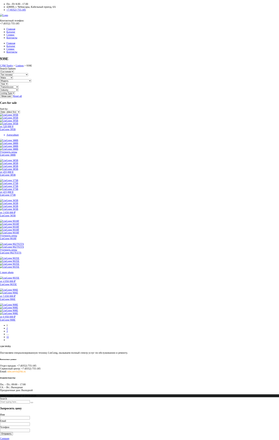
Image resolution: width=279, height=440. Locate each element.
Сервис (10, 34)
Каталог (10, 32)
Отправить (6, 434)
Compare (4, 438)
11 (7, 337)
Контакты (11, 37)
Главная (10, 29)
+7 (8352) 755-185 (16, 9)
